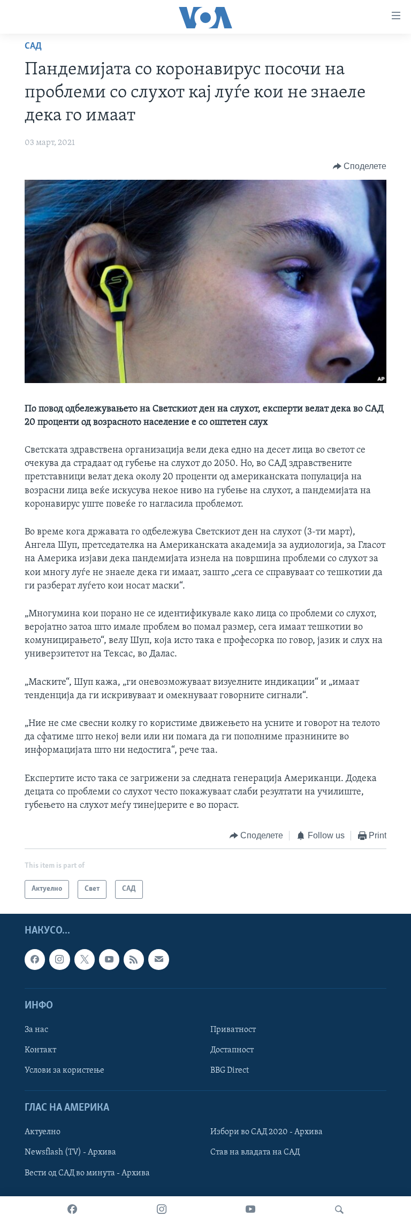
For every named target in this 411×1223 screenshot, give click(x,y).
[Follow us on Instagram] (59, 959)
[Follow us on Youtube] (109, 959)
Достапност (232, 1050)
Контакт (40, 1050)
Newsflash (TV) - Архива (70, 1152)
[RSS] (134, 959)
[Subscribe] (158, 959)
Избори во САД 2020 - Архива (266, 1132)
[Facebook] (72, 1209)
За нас (36, 1030)
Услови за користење (64, 1070)
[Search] (339, 1209)
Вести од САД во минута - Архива (87, 1172)
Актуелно (42, 1132)
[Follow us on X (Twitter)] (84, 959)
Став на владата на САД (255, 1152)
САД (33, 46)
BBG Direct (229, 1070)
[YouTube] (250, 1209)
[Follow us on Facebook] (35, 959)
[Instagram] (161, 1209)
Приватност (233, 1030)
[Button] (360, 166)
